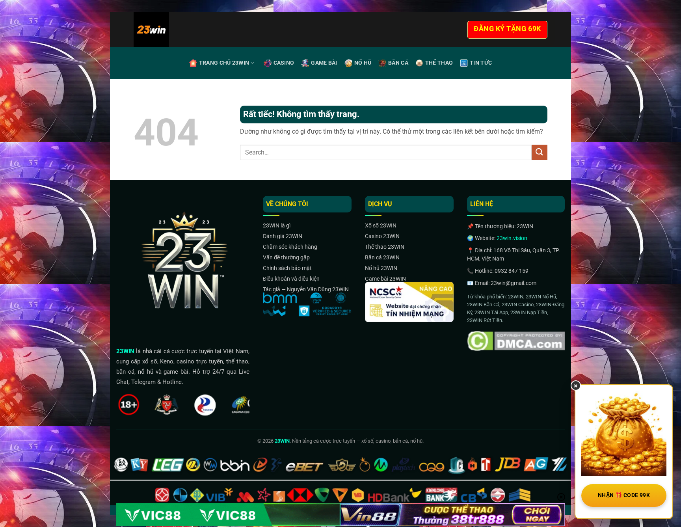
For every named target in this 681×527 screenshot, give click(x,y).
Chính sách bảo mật (287, 268)
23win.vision (512, 238)
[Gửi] (539, 152)
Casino (284, 63)
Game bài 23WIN (385, 279)
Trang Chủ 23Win (224, 63)
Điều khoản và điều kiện (291, 279)
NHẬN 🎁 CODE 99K (624, 495)
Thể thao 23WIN (384, 247)
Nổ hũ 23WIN (381, 268)
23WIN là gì (276, 225)
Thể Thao (439, 63)
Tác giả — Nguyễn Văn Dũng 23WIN (306, 289)
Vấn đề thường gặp (286, 257)
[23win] (175, 29)
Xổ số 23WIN (380, 225)
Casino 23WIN (382, 236)
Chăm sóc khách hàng (290, 247)
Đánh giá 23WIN (282, 236)
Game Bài (324, 63)
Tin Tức (481, 63)
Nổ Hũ (362, 63)
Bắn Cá (398, 63)
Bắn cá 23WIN (382, 257)
